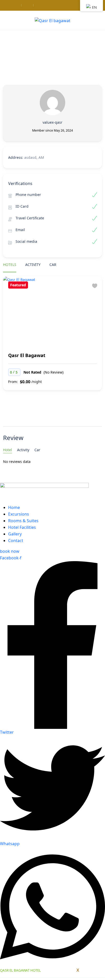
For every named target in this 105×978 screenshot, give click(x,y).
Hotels (9, 264)
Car (52, 264)
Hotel (7, 449)
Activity (33, 264)
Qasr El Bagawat (26, 355)
